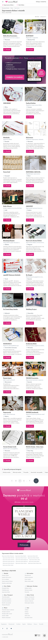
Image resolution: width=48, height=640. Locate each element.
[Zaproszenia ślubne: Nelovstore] (35, 128)
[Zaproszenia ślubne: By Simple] (35, 266)
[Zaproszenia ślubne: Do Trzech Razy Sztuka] (12, 300)
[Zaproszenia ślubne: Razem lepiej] (12, 369)
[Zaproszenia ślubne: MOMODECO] (12, 334)
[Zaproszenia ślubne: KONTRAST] (35, 26)
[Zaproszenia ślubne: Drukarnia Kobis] (35, 334)
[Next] (36, 480)
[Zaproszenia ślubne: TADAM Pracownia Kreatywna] (35, 369)
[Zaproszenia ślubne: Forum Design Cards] (12, 437)
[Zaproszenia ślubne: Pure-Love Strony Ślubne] (35, 231)
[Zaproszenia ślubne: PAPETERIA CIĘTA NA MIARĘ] (35, 163)
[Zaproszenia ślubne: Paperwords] (12, 403)
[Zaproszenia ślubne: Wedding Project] (35, 300)
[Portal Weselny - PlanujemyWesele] (12, 2)
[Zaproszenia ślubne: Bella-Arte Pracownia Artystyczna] (12, 26)
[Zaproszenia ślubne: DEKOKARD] (12, 94)
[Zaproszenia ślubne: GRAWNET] (35, 197)
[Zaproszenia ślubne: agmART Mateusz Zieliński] (12, 266)
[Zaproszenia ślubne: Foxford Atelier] (35, 94)
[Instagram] (7, 628)
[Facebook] (2, 628)
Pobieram (24, 545)
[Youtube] (11, 628)
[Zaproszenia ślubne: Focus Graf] (12, 163)
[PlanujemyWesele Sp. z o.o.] (7, 634)
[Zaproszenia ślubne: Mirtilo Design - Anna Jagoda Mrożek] (35, 437)
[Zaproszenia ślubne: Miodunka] (12, 128)
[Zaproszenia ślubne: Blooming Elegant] (12, 231)
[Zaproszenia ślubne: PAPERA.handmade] (35, 403)
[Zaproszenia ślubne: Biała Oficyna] (12, 197)
